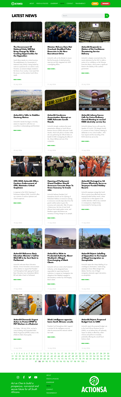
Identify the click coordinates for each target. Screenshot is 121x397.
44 (59, 356)
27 (97, 353)
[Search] (107, 16)
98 (75, 361)
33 (20, 356)
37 (34, 356)
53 (91, 356)
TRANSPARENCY (80, 3)
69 (48, 359)
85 (105, 359)
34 (23, 356)
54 (94, 356)
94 (61, 361)
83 (98, 359)
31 (13, 356)
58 (108, 356)
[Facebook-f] (24, 377)
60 (16, 359)
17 (62, 353)
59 (13, 359)
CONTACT (70, 3)
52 (87, 356)
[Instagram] (18, 377)
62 (23, 359)
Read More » (18, 79)
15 (55, 353)
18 (65, 353)
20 (73, 353)
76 (73, 359)
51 (83, 356)
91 (50, 361)
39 (41, 356)
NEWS (62, 3)
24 (87, 353)
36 (30, 356)
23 (83, 353)
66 (37, 359)
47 (69, 356)
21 (76, 353)
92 (54, 361)
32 (16, 356)
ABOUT (31, 3)
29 (104, 353)
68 (44, 359)
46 (66, 356)
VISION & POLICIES (42, 3)
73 (62, 359)
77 (76, 359)
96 (68, 361)
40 (44, 356)
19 (69, 353)
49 (76, 356)
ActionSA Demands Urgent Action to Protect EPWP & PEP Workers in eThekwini (26, 322)
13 (48, 353)
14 (51, 353)
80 (87, 359)
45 (62, 356)
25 (90, 353)
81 (91, 359)
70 (52, 359)
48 (73, 356)
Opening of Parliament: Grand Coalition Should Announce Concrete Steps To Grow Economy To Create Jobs (60, 185)
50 (80, 356)
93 (57, 361)
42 (52, 356)
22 (80, 353)
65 (34, 359)
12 (44, 353)
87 (36, 361)
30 (108, 353)
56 (101, 356)
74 (66, 359)
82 (94, 359)
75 (69, 359)
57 (105, 356)
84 (101, 359)
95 (64, 361)
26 (94, 353)
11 (41, 353)
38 (37, 356)
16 (58, 353)
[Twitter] (30, 377)
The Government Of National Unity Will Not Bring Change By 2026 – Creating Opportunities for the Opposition (26, 51)
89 (43, 361)
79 (83, 359)
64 (30, 359)
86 (108, 359)
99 (79, 361)
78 (80, 359)
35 (27, 356)
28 (101, 353)
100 (82, 361)
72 (59, 359)
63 (27, 359)
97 (71, 361)
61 (20, 359)
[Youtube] (35, 377)
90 (47, 361)
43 (55, 356)
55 (98, 356)
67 (41, 359)
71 (55, 359)
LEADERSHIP (54, 3)
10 (37, 353)
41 (48, 356)
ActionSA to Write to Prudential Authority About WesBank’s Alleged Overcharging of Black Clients (59, 258)
